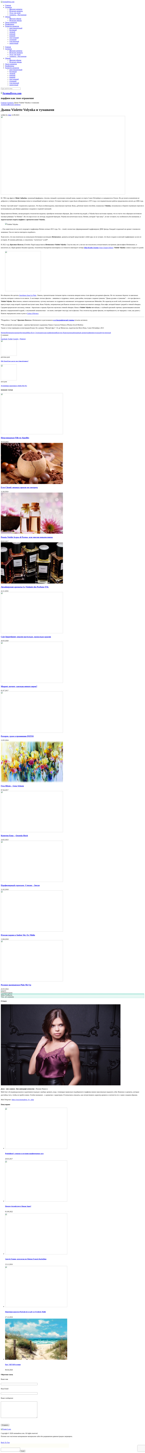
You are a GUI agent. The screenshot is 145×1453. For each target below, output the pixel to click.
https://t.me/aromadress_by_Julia (23, 1100)
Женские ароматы (15, 9)
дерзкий (12, 32)
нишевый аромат (80, 333)
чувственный (14, 41)
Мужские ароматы (16, 11)
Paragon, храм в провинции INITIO (17, 736)
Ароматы (8, 7)
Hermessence (10, 333)
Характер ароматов (12, 26)
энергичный (13, 43)
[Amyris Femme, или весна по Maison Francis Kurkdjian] (36, 1254)
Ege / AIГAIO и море (13, 1364)
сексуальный (14, 38)
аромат (17, 333)
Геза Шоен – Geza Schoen (12, 786)
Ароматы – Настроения (17, 15)
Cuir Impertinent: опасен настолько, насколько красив (26, 637)
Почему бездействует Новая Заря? (18, 1206)
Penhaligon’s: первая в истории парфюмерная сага (24, 1153)
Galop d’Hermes (32, 313)
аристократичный (15, 28)
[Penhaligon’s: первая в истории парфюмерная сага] (36, 1148)
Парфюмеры (9, 24)
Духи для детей (14, 13)
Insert (23, 1451)
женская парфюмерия (48, 333)
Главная (8, 5)
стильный (12, 39)
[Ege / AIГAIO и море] (36, 1359)
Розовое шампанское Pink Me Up (16, 985)
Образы (8, 17)
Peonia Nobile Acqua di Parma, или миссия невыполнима (27, 537)
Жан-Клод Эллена (33, 333)
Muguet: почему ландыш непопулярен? (19, 686)
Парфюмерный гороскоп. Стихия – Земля (20, 885)
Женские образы (15, 19)
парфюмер (90, 333)
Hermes (3, 333)
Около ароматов (11, 22)
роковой (12, 36)
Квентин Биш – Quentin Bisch (14, 835)
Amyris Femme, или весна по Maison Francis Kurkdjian (25, 1259)
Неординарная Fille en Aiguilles (15, 438)
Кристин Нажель (62, 333)
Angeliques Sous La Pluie (27, 295)
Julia (9, 115)
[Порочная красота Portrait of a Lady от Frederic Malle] (36, 1306)
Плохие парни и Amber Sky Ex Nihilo (18, 935)
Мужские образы (15, 20)
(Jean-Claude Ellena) (98, 248)
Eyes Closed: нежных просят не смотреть (19, 487)
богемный (13, 30)
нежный (12, 34)
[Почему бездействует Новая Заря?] (36, 1201)
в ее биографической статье (63, 320)
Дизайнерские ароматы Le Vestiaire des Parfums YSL (25, 587)
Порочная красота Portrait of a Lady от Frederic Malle (25, 1312)
